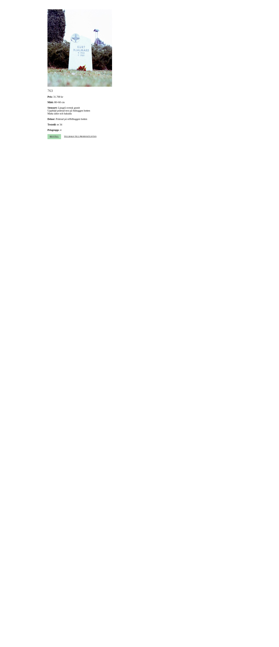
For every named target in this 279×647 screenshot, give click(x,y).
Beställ (54, 136)
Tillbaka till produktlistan (80, 136)
